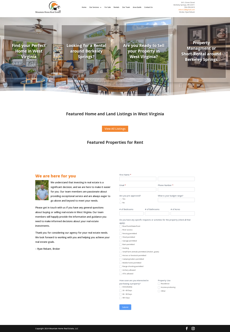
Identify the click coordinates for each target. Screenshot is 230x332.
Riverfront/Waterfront (131, 226)
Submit (125, 307)
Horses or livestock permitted (134, 255)
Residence (165, 284)
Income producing (168, 287)
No (123, 203)
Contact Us (148, 7)
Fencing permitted (129, 233)
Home (84, 7)
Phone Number (165, 185)
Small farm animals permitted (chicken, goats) (140, 252)
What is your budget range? (170, 195)
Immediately (127, 287)
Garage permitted (129, 241)
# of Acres (175, 209)
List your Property (143, 62)
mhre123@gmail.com (186, 10)
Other (163, 291)
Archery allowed (128, 270)
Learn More (201, 64)
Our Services (94, 7)
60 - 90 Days (127, 294)
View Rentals (86, 61)
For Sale (108, 7)
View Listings (28, 61)
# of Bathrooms (152, 209)
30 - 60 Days (127, 290)
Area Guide (137, 7)
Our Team (126, 7)
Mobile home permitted (131, 263)
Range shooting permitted (132, 266)
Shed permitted (128, 237)
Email (122, 185)
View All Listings (115, 128)
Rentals (116, 7)
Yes (123, 199)
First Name (125, 174)
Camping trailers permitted (133, 259)
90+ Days (126, 298)
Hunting (125, 248)
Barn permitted (128, 244)
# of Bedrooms (126, 209)
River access (127, 230)
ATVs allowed (127, 274)
